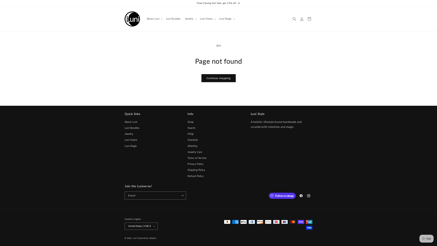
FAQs (191, 133)
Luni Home (131, 139)
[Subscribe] (182, 196)
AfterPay (193, 146)
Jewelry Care (195, 152)
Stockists (193, 139)
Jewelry (129, 133)
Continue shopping (219, 78)
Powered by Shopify (147, 238)
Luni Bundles (132, 127)
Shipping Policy (196, 169)
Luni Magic (131, 146)
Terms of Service (197, 157)
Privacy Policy (195, 163)
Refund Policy (195, 176)
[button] (154, 18)
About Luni (131, 121)
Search (191, 127)
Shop (190, 121)
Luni (135, 238)
